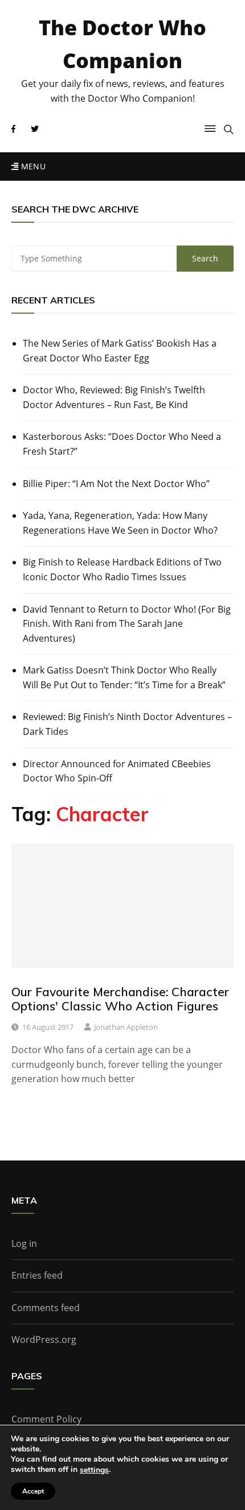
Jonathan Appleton (126, 1027)
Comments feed (45, 1307)
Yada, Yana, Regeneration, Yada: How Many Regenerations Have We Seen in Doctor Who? (120, 522)
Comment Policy (46, 1419)
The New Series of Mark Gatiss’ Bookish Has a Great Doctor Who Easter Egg (120, 350)
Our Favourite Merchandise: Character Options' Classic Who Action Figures (120, 998)
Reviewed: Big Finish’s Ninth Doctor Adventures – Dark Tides (127, 724)
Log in (24, 1243)
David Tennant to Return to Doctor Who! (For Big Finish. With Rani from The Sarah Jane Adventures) (127, 623)
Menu (32, 166)
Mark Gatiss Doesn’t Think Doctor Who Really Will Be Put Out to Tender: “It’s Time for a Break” (124, 677)
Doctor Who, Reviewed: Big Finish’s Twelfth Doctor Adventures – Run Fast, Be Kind (114, 397)
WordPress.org (43, 1339)
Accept (33, 1491)
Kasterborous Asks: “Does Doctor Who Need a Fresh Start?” (122, 443)
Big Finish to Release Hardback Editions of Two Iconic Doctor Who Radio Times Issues (122, 569)
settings (94, 1470)
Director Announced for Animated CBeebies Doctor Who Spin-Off (117, 771)
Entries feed (37, 1275)
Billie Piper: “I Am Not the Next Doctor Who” (116, 483)
